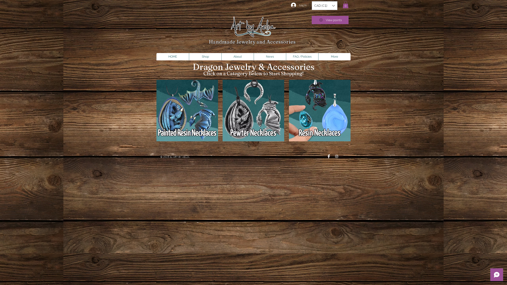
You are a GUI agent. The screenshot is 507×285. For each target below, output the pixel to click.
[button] (324, 5)
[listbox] (324, 5)
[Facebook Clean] (329, 156)
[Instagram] (337, 156)
